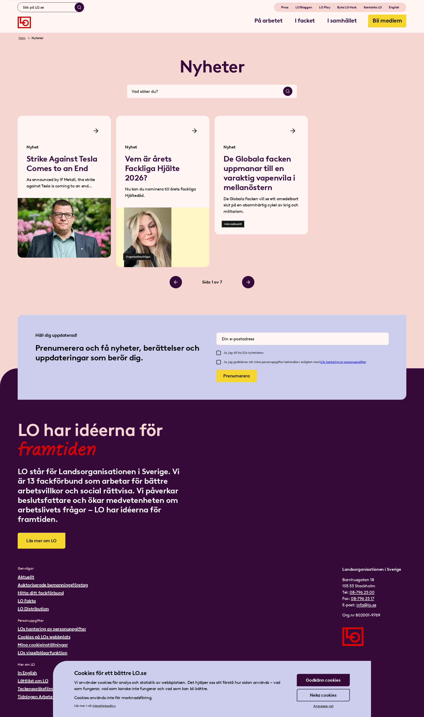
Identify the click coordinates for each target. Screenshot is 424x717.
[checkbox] (218, 353)
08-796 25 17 (362, 598)
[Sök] (79, 7)
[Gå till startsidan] (24, 22)
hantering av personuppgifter (346, 362)
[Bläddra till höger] (248, 282)
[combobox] (51, 7)
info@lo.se (366, 604)
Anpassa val (323, 706)
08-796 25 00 (362, 592)
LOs (323, 362)
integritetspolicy (104, 706)
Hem (22, 38)
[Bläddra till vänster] (176, 282)
